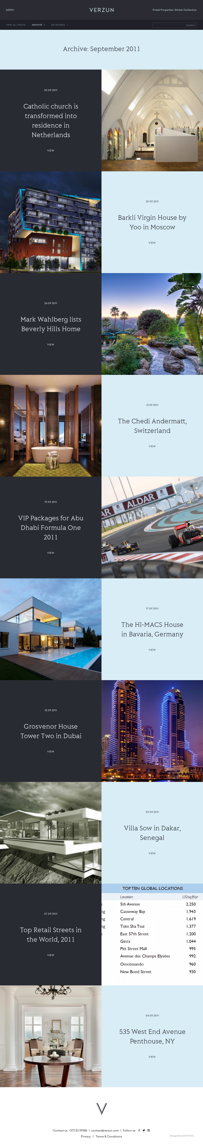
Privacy (86, 1136)
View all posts (16, 24)
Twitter (145, 1131)
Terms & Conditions (109, 1136)
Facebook (140, 1131)
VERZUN (102, 10)
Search (190, 25)
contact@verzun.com (105, 1130)
